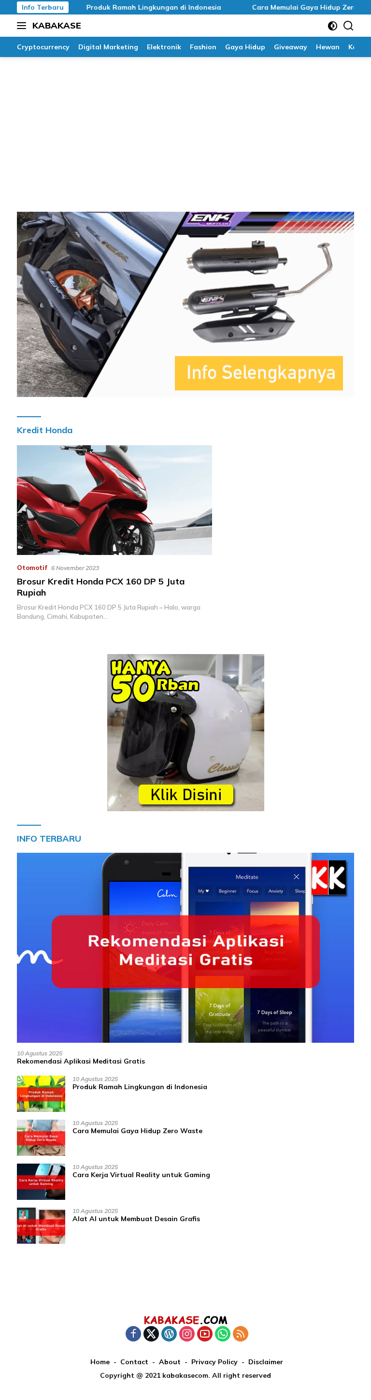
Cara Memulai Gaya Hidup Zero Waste (298, 7)
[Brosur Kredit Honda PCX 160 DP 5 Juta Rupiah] (114, 500)
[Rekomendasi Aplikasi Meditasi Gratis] (185, 948)
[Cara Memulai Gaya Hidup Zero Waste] (41, 1138)
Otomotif (32, 567)
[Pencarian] (348, 26)
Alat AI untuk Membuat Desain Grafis (136, 1218)
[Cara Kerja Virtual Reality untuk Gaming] (41, 1182)
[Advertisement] (185, 129)
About (170, 1361)
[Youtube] (205, 1334)
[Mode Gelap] (332, 26)
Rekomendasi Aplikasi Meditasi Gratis (81, 1061)
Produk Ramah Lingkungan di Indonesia (135, 7)
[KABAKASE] (185, 1319)
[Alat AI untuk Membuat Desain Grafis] (41, 1226)
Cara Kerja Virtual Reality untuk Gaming (141, 1174)
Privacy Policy (214, 1361)
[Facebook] (133, 1334)
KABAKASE (56, 25)
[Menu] (23, 25)
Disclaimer (265, 1361)
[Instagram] (187, 1334)
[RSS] (240, 1334)
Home (100, 1361)
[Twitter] (151, 1334)
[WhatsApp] (222, 1334)
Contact (134, 1361)
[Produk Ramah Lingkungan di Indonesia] (41, 1094)
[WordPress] (169, 1334)
